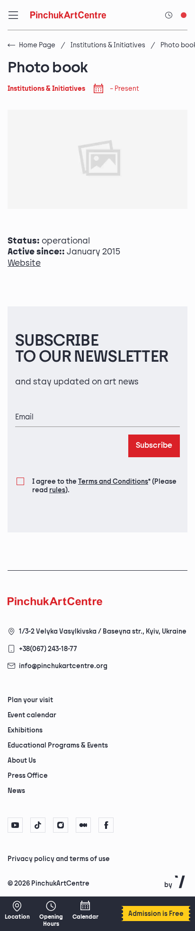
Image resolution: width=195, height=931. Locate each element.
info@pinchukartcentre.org (63, 666)
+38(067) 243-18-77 (48, 649)
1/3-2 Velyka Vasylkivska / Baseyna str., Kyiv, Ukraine (102, 631)
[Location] (17, 910)
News (16, 791)
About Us (22, 761)
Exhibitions (25, 730)
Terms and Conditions (113, 482)
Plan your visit (30, 700)
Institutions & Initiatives (108, 45)
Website (24, 263)
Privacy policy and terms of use (59, 859)
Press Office (28, 776)
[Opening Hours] (51, 913)
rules (57, 490)
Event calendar (32, 715)
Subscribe (154, 445)
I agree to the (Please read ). (104, 486)
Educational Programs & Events (58, 745)
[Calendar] (85, 910)
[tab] (89, 858)
